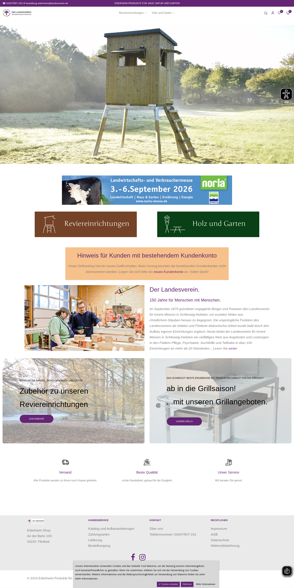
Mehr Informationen (205, 584)
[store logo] (17, 13)
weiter (232, 348)
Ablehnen (187, 584)
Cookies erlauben (169, 584)
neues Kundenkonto (168, 272)
